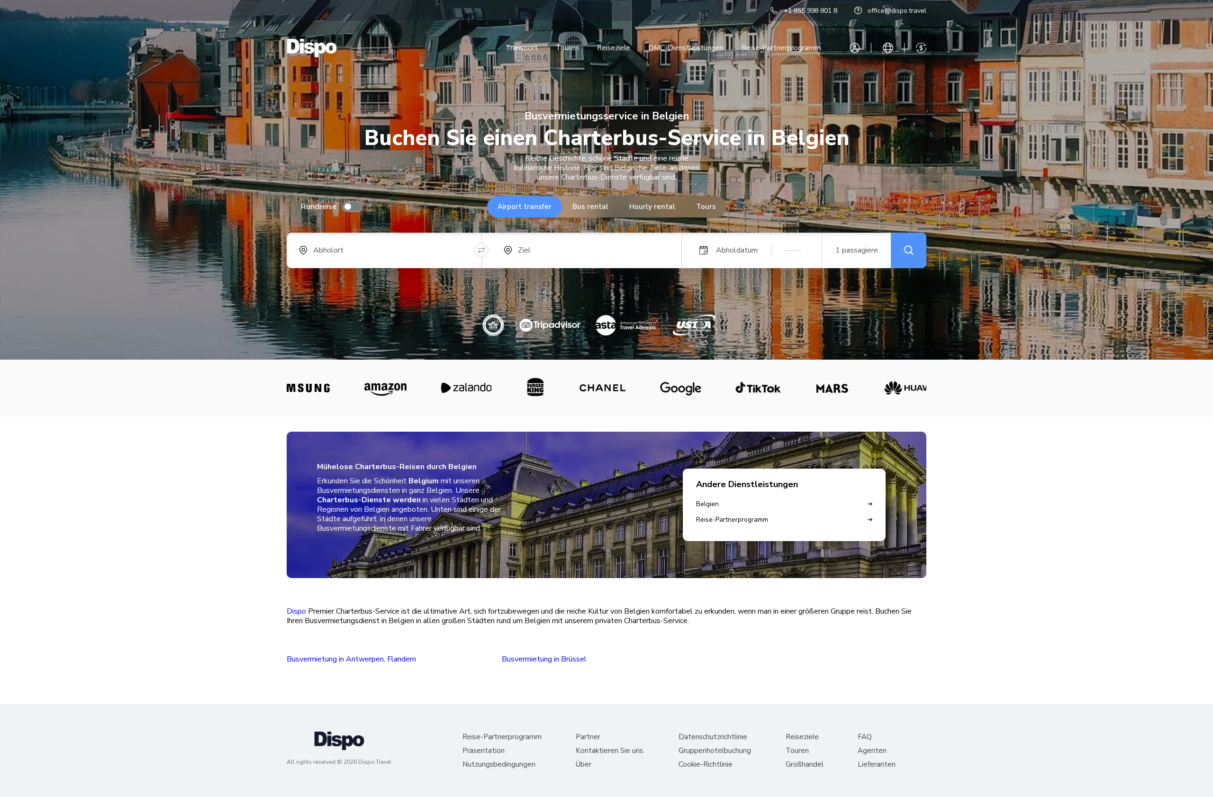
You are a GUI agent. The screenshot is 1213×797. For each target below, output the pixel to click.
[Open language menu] (888, 48)
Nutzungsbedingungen (498, 764)
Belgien (707, 503)
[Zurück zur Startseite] (312, 48)
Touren (567, 48)
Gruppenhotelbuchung (715, 750)
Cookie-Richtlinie (706, 764)
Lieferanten (877, 764)
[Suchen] (908, 250)
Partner (588, 737)
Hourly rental (652, 206)
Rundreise (318, 206)
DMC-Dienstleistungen (686, 48)
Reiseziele (613, 48)
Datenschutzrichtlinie (713, 737)
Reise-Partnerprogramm (781, 48)
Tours (706, 206)
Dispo (296, 611)
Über (583, 764)
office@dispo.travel (897, 10)
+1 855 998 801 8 (810, 10)
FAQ (865, 737)
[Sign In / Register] (855, 48)
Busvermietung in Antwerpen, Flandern (351, 659)
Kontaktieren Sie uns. (610, 750)
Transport (522, 48)
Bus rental (590, 206)
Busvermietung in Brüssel (544, 659)
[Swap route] (481, 250)
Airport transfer (525, 206)
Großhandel (805, 764)
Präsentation (483, 750)
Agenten (872, 750)
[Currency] (921, 48)
